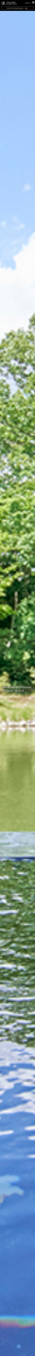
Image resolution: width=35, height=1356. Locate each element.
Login (26, 8)
